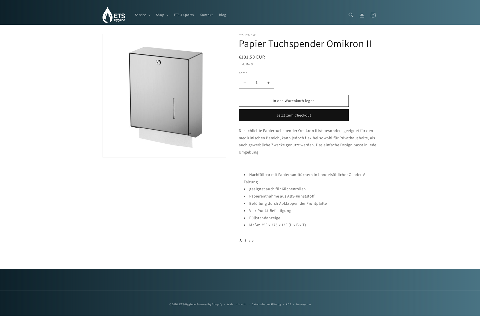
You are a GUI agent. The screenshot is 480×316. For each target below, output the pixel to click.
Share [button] (249, 240)
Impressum (303, 304)
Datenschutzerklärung (266, 304)
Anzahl (243, 73)
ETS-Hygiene (187, 304)
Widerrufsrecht (237, 304)
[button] (142, 15)
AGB (288, 304)
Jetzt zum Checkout (293, 115)
